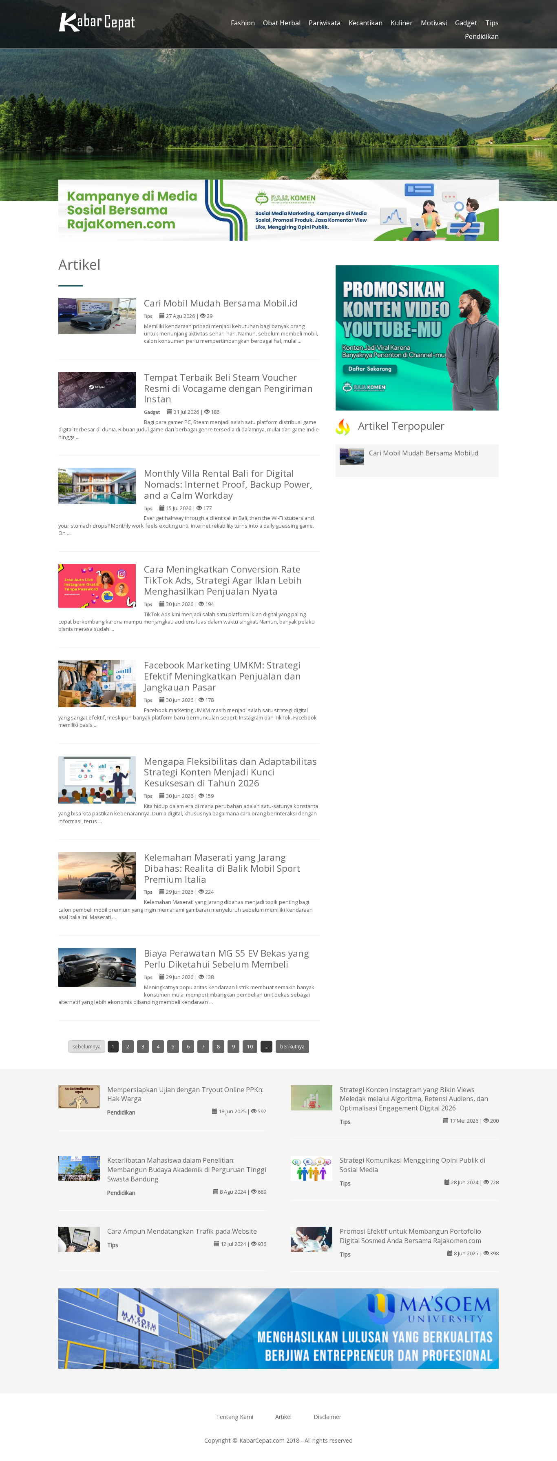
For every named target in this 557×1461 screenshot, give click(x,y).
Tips (492, 22)
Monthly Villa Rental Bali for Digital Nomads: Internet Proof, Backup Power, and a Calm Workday (228, 484)
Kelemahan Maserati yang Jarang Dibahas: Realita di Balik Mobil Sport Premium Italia (222, 868)
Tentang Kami (234, 1417)
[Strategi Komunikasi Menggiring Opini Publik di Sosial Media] (311, 1169)
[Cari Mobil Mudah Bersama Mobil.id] (97, 315)
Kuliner (402, 22)
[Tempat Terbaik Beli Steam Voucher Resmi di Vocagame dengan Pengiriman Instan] (97, 389)
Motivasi (434, 22)
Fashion (243, 22)
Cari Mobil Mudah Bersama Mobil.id (221, 303)
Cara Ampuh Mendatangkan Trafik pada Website (182, 1231)
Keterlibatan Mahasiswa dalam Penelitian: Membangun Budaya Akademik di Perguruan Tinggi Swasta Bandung (186, 1169)
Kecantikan (365, 22)
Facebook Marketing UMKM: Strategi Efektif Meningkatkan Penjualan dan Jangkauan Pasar (222, 676)
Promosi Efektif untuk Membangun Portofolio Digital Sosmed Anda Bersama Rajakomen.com (410, 1236)
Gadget (466, 22)
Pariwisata (324, 22)
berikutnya (292, 1046)
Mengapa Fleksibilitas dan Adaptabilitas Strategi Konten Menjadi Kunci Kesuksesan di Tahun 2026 (230, 772)
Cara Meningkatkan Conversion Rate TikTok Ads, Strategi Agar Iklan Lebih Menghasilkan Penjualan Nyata (223, 580)
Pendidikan (482, 36)
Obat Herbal (282, 22)
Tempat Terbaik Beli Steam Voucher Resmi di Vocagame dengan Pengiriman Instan (228, 388)
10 (250, 1046)
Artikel (283, 1417)
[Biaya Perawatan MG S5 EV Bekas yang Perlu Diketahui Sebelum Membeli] (97, 966)
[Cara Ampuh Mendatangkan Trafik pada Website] (79, 1241)
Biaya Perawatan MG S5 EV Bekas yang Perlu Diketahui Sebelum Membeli (226, 958)
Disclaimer (327, 1417)
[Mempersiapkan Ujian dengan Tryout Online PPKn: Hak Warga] (79, 1095)
